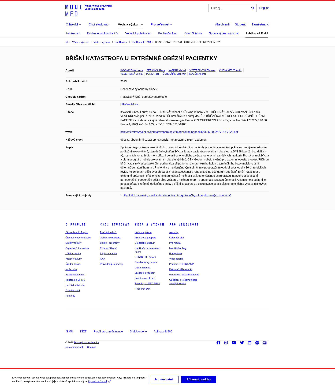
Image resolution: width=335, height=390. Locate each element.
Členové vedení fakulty (78, 237)
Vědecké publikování (138, 33)
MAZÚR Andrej (197, 73)
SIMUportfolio (138, 331)
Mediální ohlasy (178, 248)
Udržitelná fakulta (75, 285)
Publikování (72, 33)
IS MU (69, 331)
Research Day (142, 288)
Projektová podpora (145, 237)
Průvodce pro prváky (111, 263)
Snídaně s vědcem (145, 272)
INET (83, 331)
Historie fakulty (73, 258)
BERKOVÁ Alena (156, 70)
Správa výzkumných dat (224, 33)
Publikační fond (167, 33)
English (264, 8)
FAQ (102, 258)
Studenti (240, 24)
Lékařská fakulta (129, 104)
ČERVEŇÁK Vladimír (174, 73)
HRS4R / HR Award (145, 257)
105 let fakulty (73, 253)
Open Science (193, 33)
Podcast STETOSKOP (181, 263)
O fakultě (75, 224)
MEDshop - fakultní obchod (184, 274)
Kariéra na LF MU (75, 279)
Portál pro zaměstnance (108, 331)
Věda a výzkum (149, 224)
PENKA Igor (152, 73)
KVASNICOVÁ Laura (131, 70)
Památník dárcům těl (180, 269)
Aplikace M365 (163, 331)
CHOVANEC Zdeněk (230, 70)
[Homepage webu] (88, 10)
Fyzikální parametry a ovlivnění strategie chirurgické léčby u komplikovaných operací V (177, 195)
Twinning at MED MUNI (147, 283)
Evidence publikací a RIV (102, 33)
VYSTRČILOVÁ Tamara (202, 70)
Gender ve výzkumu (146, 262)
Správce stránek (74, 347)
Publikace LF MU (256, 33)
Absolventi (222, 24)
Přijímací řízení (108, 248)
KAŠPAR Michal (177, 70)
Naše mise (71, 269)
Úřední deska (72, 263)
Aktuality (173, 232)
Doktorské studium (145, 242)
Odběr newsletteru (110, 237)
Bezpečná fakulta (74, 274)
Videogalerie (176, 258)
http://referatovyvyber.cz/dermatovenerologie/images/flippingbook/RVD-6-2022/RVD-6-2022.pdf (179, 131)
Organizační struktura (77, 248)
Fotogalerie (175, 253)
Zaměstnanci (261, 24)
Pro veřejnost (184, 224)
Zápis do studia (108, 253)
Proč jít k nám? (108, 232)
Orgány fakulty (73, 242)
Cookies (91, 347)
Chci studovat (114, 224)
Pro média (175, 242)
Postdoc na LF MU (145, 278)
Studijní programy (110, 242)
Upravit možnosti (97, 381)
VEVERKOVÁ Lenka (131, 73)
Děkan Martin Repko (76, 232)
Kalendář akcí (176, 237)
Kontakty (70, 295)
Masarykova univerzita (86, 342)
